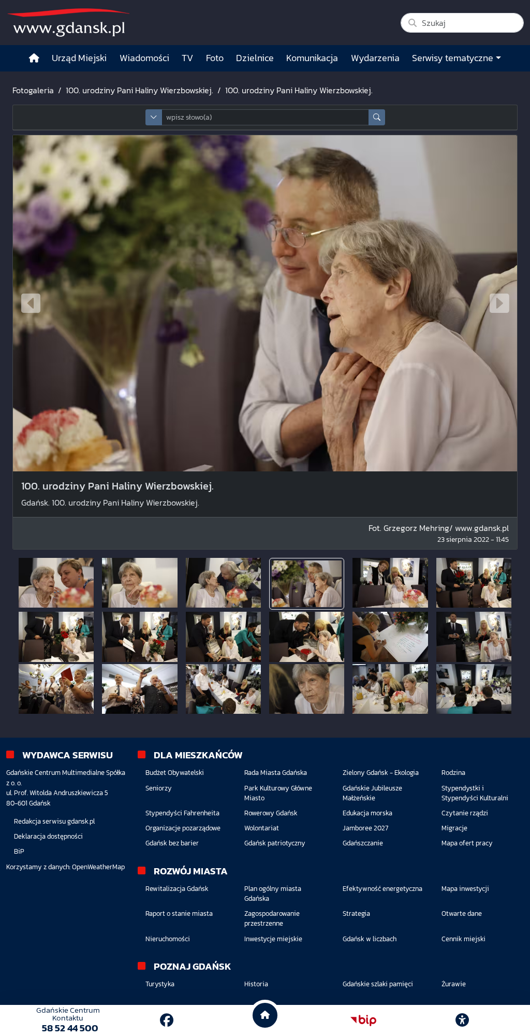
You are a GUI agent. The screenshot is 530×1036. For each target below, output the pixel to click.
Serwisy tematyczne (452, 58)
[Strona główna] (34, 58)
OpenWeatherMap (98, 867)
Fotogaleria (33, 90)
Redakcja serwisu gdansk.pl (54, 821)
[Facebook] (166, 1020)
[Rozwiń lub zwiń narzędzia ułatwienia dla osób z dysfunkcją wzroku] (462, 1020)
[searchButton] (377, 117)
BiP (19, 851)
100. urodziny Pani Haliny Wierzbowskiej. (139, 90)
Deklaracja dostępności (48, 836)
